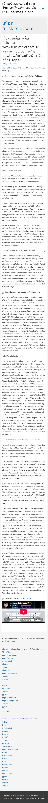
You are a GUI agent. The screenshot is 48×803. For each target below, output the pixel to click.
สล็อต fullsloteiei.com (9, 68)
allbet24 (5, 704)
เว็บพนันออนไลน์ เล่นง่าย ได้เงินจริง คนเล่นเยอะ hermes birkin (19, 7)
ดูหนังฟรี (5, 737)
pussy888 (5, 743)
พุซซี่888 (5, 676)
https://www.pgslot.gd (10, 749)
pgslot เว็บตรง (7, 755)
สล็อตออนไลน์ (6, 670)
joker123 (5, 725)
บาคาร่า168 (6, 679)
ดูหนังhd (5, 770)
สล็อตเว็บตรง (34, 415)
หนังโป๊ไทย (6, 688)
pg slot (4, 695)
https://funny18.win (9, 698)
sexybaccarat (7, 746)
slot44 (4, 667)
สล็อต (4, 64)
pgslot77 (5, 777)
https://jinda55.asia (9, 658)
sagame (5, 731)
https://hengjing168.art (10, 655)
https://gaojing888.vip (10, 701)
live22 (4, 761)
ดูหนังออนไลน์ (7, 661)
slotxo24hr (6, 711)
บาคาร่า (5, 783)
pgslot (4, 707)
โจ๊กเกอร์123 (6, 652)
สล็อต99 (5, 664)
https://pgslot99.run (9, 673)
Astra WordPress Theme (36, 798)
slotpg (4, 685)
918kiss (5, 722)
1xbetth (5, 691)
